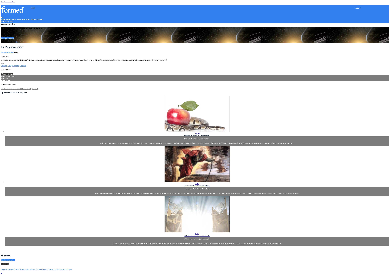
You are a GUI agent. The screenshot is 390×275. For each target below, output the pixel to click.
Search (33, 8)
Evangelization (13, 65)
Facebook (4, 74)
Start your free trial (7, 38)
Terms (33, 269)
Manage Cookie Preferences (57, 269)
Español (23, 65)
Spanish (4, 65)
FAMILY (28, 19)
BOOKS (19, 19)
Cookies (44, 269)
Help (29, 269)
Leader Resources (21, 269)
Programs (8, 19)
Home (3, 19)
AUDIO (23, 19)
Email (11, 74)
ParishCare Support (7, 269)
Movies (14, 19)
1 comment (5, 56)
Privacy (38, 269)
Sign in (41, 19)
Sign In (11, 22)
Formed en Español (7, 52)
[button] (2, 17)
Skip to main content (8, 2)
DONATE (358, 8)
